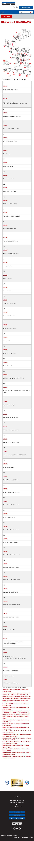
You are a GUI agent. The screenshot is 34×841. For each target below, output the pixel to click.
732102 (5, 538)
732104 (5, 563)
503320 (5, 287)
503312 (5, 374)
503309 (5, 86)
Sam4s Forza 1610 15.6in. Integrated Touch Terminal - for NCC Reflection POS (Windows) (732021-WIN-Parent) (16, 716)
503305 (5, 426)
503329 (5, 349)
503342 (5, 175)
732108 (5, 613)
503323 (5, 212)
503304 (5, 414)
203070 (5, 679)
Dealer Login (16, 7)
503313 (5, 387)
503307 (5, 464)
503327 (5, 250)
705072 (5, 451)
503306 (5, 439)
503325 (5, 325)
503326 (5, 237)
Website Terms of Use (27, 837)
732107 (5, 601)
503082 (5, 652)
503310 (5, 137)
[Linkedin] (13, 828)
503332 (5, 476)
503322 (5, 162)
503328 (5, 337)
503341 (5, 187)
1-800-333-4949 (17, 806)
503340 (5, 200)
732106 (5, 588)
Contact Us (14, 7)
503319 (5, 312)
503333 (5, 501)
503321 (5, 150)
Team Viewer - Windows (17, 818)
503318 (5, 300)
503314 (5, 362)
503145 (5, 98)
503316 (5, 125)
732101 (5, 526)
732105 (5, 576)
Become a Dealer (26, 7)
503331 (5, 488)
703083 (5, 401)
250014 (5, 667)
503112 (5, 638)
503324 (5, 262)
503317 (5, 275)
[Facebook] (20, 828)
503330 (5, 225)
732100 (5, 513)
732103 (5, 551)
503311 (5, 626)
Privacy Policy (16, 837)
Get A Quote (17, 815)
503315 (5, 112)
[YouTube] (17, 828)
